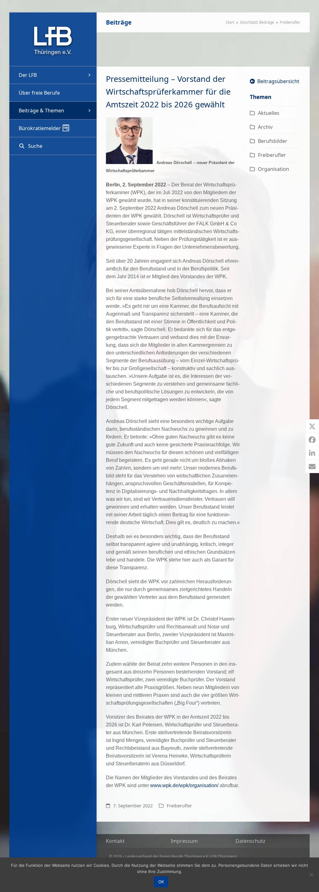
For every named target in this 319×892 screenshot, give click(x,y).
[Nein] (311, 874)
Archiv (265, 127)
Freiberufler (179, 805)
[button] (53, 146)
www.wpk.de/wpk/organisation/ (184, 785)
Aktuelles (268, 113)
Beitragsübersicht (277, 81)
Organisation (273, 169)
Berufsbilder (272, 141)
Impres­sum (184, 841)
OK (161, 881)
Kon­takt (115, 841)
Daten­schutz (250, 841)
